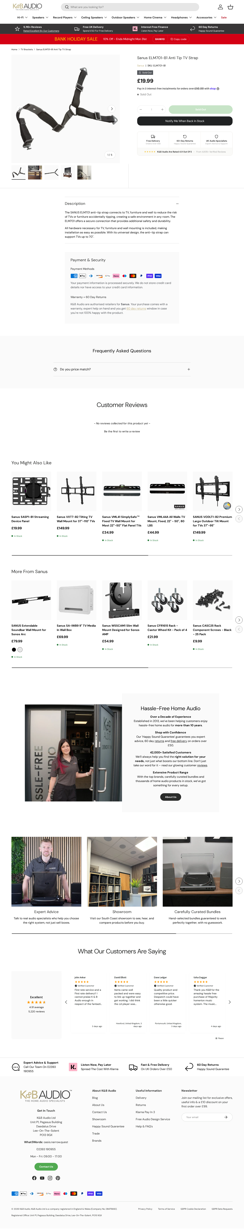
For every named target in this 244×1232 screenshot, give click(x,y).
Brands (96, 1141)
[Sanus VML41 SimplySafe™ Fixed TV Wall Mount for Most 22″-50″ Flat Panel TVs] (122, 491)
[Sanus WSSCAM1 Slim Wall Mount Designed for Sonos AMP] (122, 600)
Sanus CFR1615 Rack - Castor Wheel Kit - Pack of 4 (167, 628)
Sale (224, 17)
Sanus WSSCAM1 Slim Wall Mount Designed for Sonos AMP (121, 630)
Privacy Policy (145, 1209)
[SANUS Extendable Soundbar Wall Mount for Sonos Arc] (31, 600)
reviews (202, 765)
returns (159, 741)
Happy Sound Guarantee (108, 1126)
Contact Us (46, 1166)
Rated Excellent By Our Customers (41, 30)
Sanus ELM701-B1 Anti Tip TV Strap (53, 49)
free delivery (179, 741)
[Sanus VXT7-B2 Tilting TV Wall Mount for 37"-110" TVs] (76, 491)
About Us (170, 797)
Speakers (38, 17)
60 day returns (136, 308)
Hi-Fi (20, 17)
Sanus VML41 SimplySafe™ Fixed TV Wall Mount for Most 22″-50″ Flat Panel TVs (121, 521)
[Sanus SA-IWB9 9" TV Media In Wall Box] (76, 600)
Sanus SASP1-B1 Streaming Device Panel (30, 519)
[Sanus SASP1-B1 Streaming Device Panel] (31, 491)
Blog (95, 1098)
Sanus (140, 65)
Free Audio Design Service (153, 1119)
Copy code (180, 39)
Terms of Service (166, 1209)
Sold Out (200, 109)
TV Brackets (27, 49)
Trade (96, 1133)
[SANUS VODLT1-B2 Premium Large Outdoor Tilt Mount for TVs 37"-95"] (213, 491)
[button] (122, 431)
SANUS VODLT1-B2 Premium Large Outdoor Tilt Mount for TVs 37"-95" (212, 521)
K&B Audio (25, 1209)
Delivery (141, 1098)
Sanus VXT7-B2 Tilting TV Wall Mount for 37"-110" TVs (76, 519)
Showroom (99, 1119)
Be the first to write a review (122, 431)
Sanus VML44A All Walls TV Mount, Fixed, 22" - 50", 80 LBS (166, 521)
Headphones (179, 17)
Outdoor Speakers (123, 17)
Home (14, 49)
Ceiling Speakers (92, 17)
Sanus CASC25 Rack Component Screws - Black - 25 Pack (212, 630)
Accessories (204, 17)
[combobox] (130, 7)
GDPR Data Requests (222, 1209)
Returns (141, 1105)
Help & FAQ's (144, 1126)
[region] (147, 1002)
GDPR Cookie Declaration (193, 1209)
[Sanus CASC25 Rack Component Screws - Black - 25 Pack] (213, 600)
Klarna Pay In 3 (145, 1112)
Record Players (63, 17)
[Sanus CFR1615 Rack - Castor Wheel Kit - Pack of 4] (167, 600)
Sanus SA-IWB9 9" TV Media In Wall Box (76, 628)
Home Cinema (153, 17)
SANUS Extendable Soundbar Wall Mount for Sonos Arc (28, 630)
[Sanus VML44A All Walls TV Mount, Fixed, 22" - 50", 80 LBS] (167, 491)
